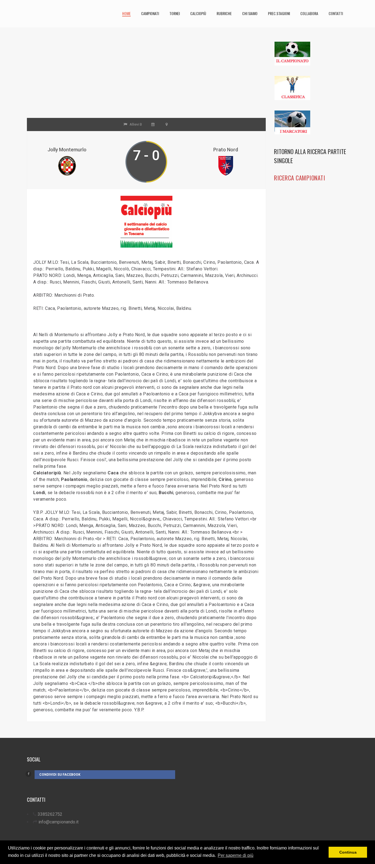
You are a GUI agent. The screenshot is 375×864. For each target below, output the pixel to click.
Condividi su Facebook (59, 775)
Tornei (174, 13)
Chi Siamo (250, 13)
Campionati (150, 13)
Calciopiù (198, 13)
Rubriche (224, 13)
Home (126, 13)
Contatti (336, 13)
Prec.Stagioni (279, 13)
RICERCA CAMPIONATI (299, 177)
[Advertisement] (146, 79)
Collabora (309, 13)
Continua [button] (348, 852)
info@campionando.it (58, 822)
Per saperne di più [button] (235, 855)
